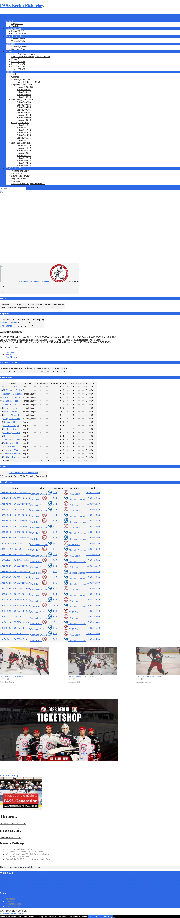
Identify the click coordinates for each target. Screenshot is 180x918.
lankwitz (54, 884)
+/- (35, 368)
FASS (172, 879)
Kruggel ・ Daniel (11, 418)
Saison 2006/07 (24, 112)
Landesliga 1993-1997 (21, 79)
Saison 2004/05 (24, 107)
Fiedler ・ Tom (10, 429)
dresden (117, 880)
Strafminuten (27, 368)
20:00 (93, 492)
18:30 (93, 504)
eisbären (139, 879)
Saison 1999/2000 (25, 87)
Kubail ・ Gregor (11, 425)
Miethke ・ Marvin (11, 397)
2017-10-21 (15, 639)
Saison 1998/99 (24, 97)
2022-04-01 (15, 560)
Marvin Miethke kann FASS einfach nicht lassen (27, 854)
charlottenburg (82, 880)
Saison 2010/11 (24, 125)
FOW (44, 368)
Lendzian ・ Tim (10, 401)
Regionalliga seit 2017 (21, 143)
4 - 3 (55, 611)
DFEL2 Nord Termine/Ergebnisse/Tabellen (30, 56)
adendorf (6, 880)
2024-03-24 (15, 498)
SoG (39, 368)
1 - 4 (55, 492)
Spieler (14, 74)
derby (109, 880)
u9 (8, 888)
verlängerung (15, 888)
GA (54, 368)
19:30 (93, 515)
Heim (41, 488)
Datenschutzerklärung (103, 916)
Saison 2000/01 (24, 89)
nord (94, 884)
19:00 (93, 537)
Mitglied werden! (19, 178)
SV (61, 368)
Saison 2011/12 (24, 127)
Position (4, 368)
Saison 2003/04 (24, 105)
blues (60, 879)
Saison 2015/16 (24, 138)
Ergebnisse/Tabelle (19, 49)
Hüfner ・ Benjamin (12, 394)
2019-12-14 (15, 600)
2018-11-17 (14, 616)
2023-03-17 (15, 521)
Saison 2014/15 (24, 135)
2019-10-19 (15, 605)
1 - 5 (55, 577)
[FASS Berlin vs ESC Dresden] (32, 661)
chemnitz (93, 880)
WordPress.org (12, 906)
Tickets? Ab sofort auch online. (19, 849)
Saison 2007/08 (24, 115)
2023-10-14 (15, 515)
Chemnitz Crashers (8, 322)
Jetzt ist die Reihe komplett (17, 857)
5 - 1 (55, 571)
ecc (126, 879)
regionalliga (133, 883)
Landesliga (10, 44)
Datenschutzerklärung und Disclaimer (28, 183)
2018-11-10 (14, 622)
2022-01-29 (15, 583)
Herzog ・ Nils (10, 422)
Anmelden (10, 899)
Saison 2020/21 (24, 153)
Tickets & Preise (18, 41)
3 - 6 (55, 583)
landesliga (42, 883)
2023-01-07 (15, 537)
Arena (8, 354)
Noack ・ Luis (9, 436)
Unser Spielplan (18, 39)
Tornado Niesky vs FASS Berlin (81, 676)
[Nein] (114, 917)
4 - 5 (55, 588)
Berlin (44, 879)
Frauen (9, 51)
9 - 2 (55, 543)
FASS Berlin (6, 326)
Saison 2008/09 (24, 117)
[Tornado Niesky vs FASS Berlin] (101, 661)
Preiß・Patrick (9, 404)
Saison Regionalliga (14, 36)
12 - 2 (55, 605)
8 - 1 (55, 526)
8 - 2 (55, 566)
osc (101, 884)
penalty (107, 884)
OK (90, 916)
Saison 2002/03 (24, 102)
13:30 (93, 498)
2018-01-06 (15, 628)
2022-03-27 (15, 566)
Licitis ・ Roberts (11, 457)
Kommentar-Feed (13, 904)
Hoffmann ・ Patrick (12, 390)
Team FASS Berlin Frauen (23, 54)
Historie (9, 72)
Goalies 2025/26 (18, 33)
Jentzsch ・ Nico (10, 450)
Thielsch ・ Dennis (12, 454)
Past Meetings (12, 357)
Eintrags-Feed (12, 901)
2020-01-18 (15, 594)
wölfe (95, 887)
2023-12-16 (15, 509)
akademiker (19, 880)
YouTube (15, 26)
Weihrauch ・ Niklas (12, 443)
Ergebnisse (58, 488)
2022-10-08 (15, 554)
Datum (15, 488)
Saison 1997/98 (24, 94)
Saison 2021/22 (18, 69)
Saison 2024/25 (18, 61)
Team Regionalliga (14, 28)
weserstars (85, 888)
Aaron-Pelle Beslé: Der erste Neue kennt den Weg (28, 859)
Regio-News (16, 23)
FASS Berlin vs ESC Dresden (12, 676)
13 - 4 (55, 622)
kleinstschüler (27, 884)
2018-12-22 (15, 611)
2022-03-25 (15, 571)
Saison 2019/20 (24, 150)
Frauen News (17, 59)
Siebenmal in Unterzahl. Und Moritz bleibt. (25, 851)
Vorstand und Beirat (20, 171)
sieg (164, 884)
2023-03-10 (15, 532)
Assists (17, 368)
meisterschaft (64, 884)
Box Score (10, 352)
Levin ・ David (10, 408)
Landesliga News (19, 46)
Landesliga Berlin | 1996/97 (29, 82)
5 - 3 (55, 532)
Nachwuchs (16, 173)
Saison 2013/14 (24, 132)
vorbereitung (60, 887)
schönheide (152, 883)
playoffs (117, 884)
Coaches (15, 77)
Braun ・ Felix (10, 446)
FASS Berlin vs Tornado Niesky (149, 676)
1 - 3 (55, 554)
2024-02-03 (15, 504)
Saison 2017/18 (24, 145)
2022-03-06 (15, 577)
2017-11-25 (14, 633)
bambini (30, 880)
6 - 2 (55, 537)
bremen (71, 880)
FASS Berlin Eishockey (22, 5)
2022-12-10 (15, 543)
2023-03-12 (15, 526)
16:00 (93, 628)
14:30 (93, 639)
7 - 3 (55, 639)
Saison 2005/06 (24, 110)
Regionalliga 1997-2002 (22, 84)
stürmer (171, 884)
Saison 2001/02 (24, 92)
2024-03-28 (15, 492)
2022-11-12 (14, 549)
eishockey (152, 880)
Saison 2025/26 (24, 165)
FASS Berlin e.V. (13, 168)
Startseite (10, 21)
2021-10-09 (15, 588)
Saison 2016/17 (24, 140)
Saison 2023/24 (18, 64)
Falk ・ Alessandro (12, 415)
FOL (49, 368)
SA (58, 368)
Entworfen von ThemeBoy (12, 913)
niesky (86, 884)
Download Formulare (20, 176)
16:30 (93, 543)
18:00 (93, 526)
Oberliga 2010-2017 (20, 122)
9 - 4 (55, 594)
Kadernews (10, 883)
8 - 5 (55, 560)
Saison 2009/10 (24, 120)
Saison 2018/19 (24, 148)
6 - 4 (55, 509)
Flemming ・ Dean (11, 432)
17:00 (93, 611)
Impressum (16, 181)
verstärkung (31, 887)
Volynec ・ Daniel (11, 439)
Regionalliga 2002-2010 (22, 99)
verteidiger (46, 888)
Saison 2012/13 (24, 130)
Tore (11, 368)
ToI (65, 368)
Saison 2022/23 (18, 66)
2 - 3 (55, 633)
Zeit (93, 488)
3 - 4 (55, 521)
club (103, 880)
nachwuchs (75, 884)
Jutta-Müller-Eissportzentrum (23, 472)
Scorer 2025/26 (18, 31)
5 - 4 (55, 498)
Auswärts (74, 488)
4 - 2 (55, 600)
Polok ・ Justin (10, 411)
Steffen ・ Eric (10, 387)
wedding (74, 888)
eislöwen (161, 880)
